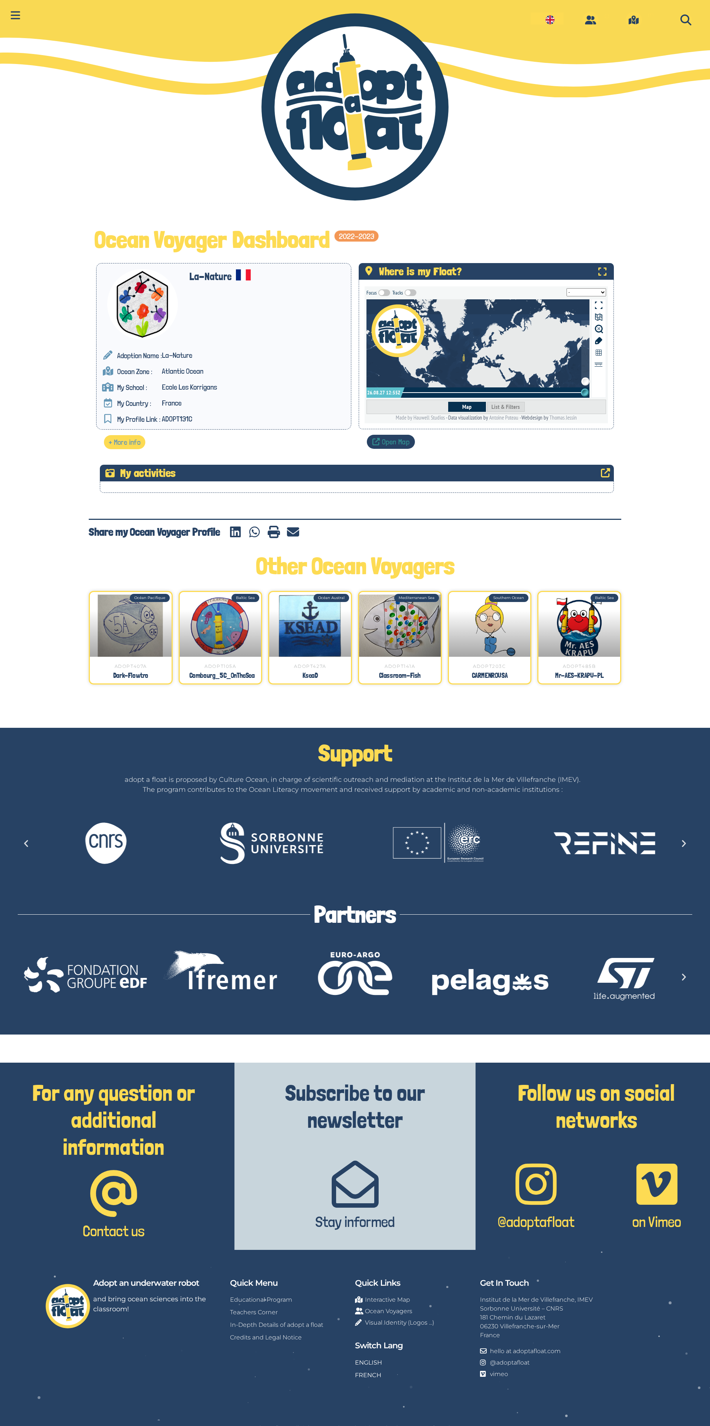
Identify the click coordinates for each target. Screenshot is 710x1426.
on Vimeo (656, 1222)
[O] (590, 20)
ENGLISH (368, 1362)
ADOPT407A (131, 666)
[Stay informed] (355, 1184)
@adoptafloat (536, 1222)
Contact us (114, 1231)
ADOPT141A (400, 666)
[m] (634, 20)
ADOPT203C (489, 666)
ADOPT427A (310, 666)
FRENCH (368, 1375)
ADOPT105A (220, 666)
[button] (686, 20)
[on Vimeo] (656, 1184)
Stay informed (355, 1222)
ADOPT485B (579, 666)
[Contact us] (113, 1193)
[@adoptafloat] (536, 1184)
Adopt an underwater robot (146, 1283)
